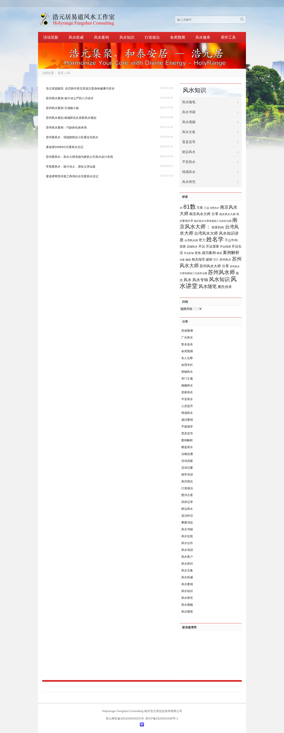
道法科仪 (187, 515)
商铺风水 (187, 371)
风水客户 (187, 556)
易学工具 (228, 37)
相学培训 (187, 474)
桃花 (219, 253)
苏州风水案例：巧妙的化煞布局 (66, 127)
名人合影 (187, 358)
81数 (189, 206)
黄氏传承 (225, 287)
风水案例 (101, 37)
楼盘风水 (187, 447)
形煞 (198, 253)
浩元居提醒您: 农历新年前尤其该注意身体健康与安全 (80, 88)
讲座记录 (187, 502)
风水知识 (126, 37)
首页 (60, 73)
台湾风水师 (191, 240)
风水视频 (188, 122)
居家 (183, 246)
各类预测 (177, 37)
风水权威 (76, 37)
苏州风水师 (221, 272)
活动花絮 (50, 37)
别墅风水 (214, 208)
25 (181, 207)
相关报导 (198, 259)
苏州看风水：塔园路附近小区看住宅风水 (72, 137)
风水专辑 (200, 279)
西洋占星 (187, 495)
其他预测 (187, 330)
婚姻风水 (187, 385)
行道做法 (152, 37)
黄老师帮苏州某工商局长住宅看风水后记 (72, 176)
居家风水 (187, 392)
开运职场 (189, 253)
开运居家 (212, 246)
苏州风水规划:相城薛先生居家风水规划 (71, 117)
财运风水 (188, 152)
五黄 (200, 207)
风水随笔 (188, 102)
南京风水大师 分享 (204, 214)
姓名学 (215, 239)
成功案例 (209, 253)
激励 (188, 259)
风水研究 (188, 182)
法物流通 (187, 454)
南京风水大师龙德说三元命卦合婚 (212, 221)
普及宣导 (188, 142)
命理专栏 (187, 364)
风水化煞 (187, 536)
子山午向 (231, 240)
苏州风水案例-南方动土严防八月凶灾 (70, 98)
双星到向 (218, 227)
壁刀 (202, 240)
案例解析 (231, 252)
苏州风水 (225, 259)
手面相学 (187, 426)
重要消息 (187, 522)
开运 (201, 246)
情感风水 (188, 172)
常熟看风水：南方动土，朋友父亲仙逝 (70, 166)
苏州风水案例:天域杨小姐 (62, 108)
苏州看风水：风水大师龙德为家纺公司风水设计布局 (79, 156)
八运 (206, 207)
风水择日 (187, 563)
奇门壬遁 (187, 378)
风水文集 (188, 132)
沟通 (182, 260)
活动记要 (187, 467)
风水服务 (202, 37)
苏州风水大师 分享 (214, 266)
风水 (187, 280)
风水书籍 (188, 112)
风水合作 (187, 543)
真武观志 (187, 481)
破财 (209, 259)
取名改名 (187, 344)
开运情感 (225, 246)
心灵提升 (187, 406)
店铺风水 (192, 246)
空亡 (216, 259)
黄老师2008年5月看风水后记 (64, 147)
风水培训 (187, 550)
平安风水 (188, 162)
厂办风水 (187, 337)
